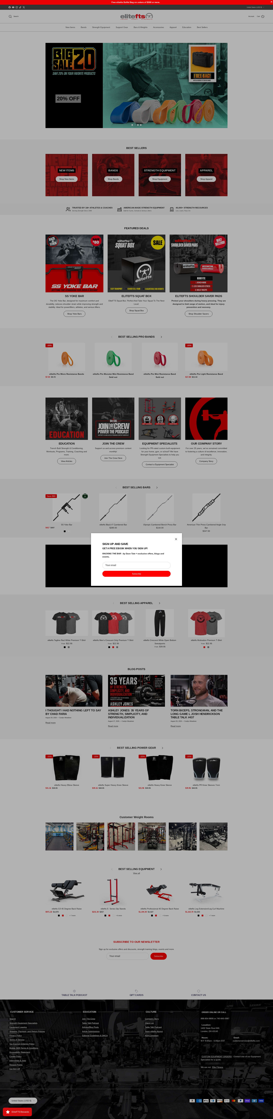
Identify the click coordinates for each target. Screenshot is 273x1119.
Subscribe (136, 574)
